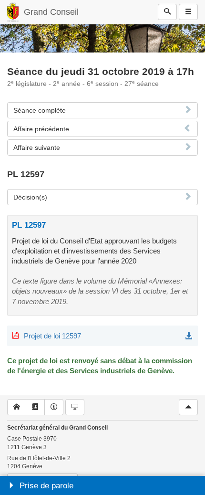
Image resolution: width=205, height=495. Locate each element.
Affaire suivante (36, 147)
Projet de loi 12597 (52, 336)
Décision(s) (30, 197)
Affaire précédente (41, 129)
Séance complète (39, 110)
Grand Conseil (51, 12)
